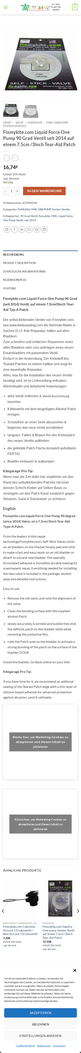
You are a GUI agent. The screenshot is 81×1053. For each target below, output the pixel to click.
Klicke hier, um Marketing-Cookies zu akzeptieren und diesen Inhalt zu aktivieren (40, 741)
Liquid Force (65, 216)
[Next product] (7, 158)
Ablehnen (40, 1024)
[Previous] (10, 60)
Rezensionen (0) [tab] (14, 279)
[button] (75, 970)
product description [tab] (19, 263)
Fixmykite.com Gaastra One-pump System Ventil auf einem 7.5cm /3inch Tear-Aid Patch (59, 932)
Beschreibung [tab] (13, 254)
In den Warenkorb (44, 191)
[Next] (71, 60)
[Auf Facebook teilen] (14, 229)
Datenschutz (44, 1045)
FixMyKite (35, 122)
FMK (54, 216)
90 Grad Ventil (29, 216)
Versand (14, 178)
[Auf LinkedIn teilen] (44, 229)
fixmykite (44, 216)
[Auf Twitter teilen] (21, 229)
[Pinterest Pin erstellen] (36, 229)
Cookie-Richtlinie (25, 1045)
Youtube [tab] (9, 288)
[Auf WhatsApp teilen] (7, 229)
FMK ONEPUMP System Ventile (50, 209)
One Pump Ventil (13, 220)
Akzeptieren (41, 1013)
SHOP (19, 122)
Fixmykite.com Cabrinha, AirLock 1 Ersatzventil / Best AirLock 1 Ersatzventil (20, 930)
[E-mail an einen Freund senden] (29, 229)
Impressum (59, 1045)
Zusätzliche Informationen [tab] (24, 271)
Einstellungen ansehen (40, 1036)
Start (7, 122)
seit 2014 (30, 220)
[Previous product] (15, 158)
